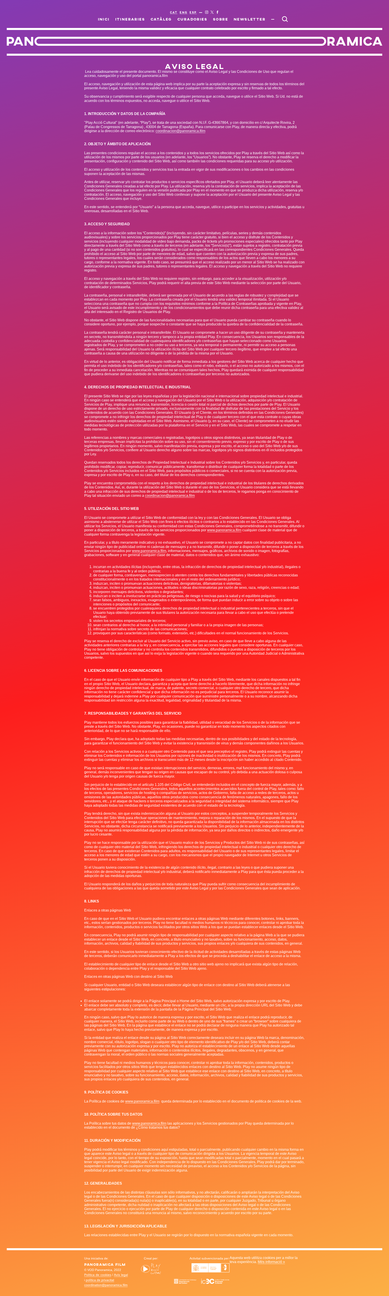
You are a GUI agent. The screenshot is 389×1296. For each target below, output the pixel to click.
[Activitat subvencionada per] (201, 1283)
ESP (193, 12)
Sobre (220, 19)
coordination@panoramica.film (106, 1285)
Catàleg (161, 19)
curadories (192, 19)
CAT (173, 12)
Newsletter (249, 19)
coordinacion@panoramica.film (180, 131)
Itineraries (130, 19)
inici (104, 19)
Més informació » (271, 1262)
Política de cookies (97, 1275)
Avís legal (121, 1275)
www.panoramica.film (224, 530)
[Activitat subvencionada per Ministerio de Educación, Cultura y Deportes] (210, 1271)
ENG (183, 12)
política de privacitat (100, 1280)
